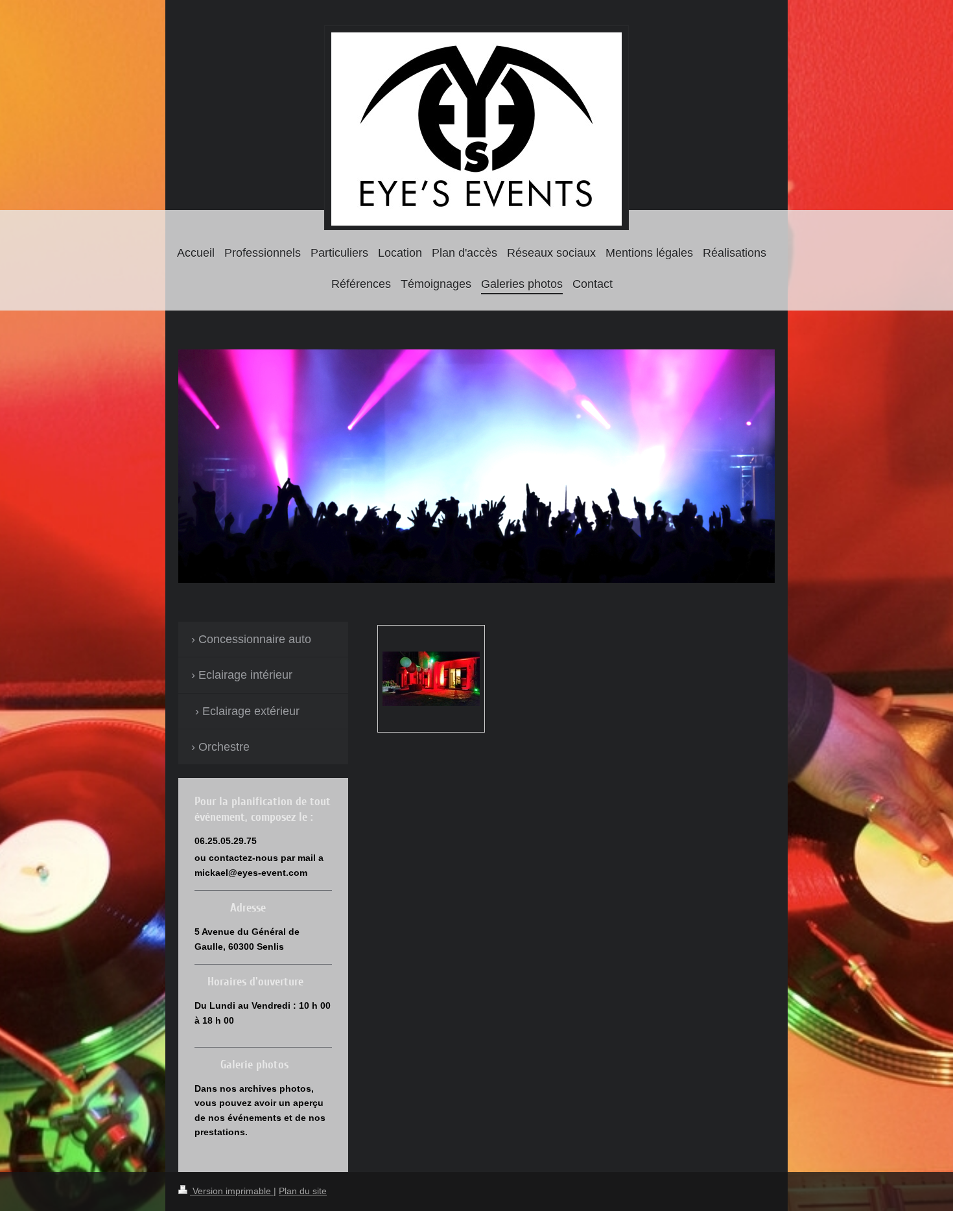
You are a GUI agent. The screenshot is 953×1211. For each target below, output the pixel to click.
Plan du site (303, 1191)
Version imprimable (232, 1191)
